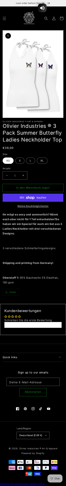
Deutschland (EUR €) (30, 435)
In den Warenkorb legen (33, 187)
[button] (4, 18)
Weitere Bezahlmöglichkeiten (33, 206)
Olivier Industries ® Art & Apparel (38, 448)
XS (8, 160)
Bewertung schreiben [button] (33, 325)
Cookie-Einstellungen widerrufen (22, 483)
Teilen (12, 292)
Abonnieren (33, 391)
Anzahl (6, 168)
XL (42, 160)
